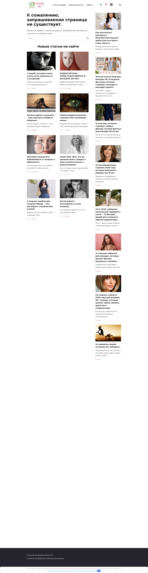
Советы (89, 5)
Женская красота (76, 5)
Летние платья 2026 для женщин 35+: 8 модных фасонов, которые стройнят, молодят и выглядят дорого (108, 82)
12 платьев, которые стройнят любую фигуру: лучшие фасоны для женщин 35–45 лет (108, 127)
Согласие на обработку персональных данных (45, 558)
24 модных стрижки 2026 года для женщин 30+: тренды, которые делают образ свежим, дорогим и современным (107, 301)
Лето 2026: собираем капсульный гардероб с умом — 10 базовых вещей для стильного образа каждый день (108, 214)
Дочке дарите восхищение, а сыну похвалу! (70, 204)
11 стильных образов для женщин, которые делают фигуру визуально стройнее (107, 257)
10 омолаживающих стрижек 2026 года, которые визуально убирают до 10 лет (105, 169)
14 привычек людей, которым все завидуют (107, 345)
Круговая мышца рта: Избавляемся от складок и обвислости (41, 159)
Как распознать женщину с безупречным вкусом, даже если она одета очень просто (107, 37)
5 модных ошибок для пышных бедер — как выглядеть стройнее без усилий (40, 205)
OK (99, 570)
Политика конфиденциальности (40, 555)
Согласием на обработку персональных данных (82, 570)
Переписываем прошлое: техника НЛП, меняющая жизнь (73, 118)
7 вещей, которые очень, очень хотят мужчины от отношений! (40, 76)
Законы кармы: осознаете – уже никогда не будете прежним (40, 118)
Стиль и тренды (59, 5)
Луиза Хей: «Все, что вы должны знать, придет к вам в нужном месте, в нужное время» (73, 161)
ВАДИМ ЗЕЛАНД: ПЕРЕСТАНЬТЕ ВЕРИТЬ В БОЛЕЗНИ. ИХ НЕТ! (72, 76)
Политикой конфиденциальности (57, 570)
